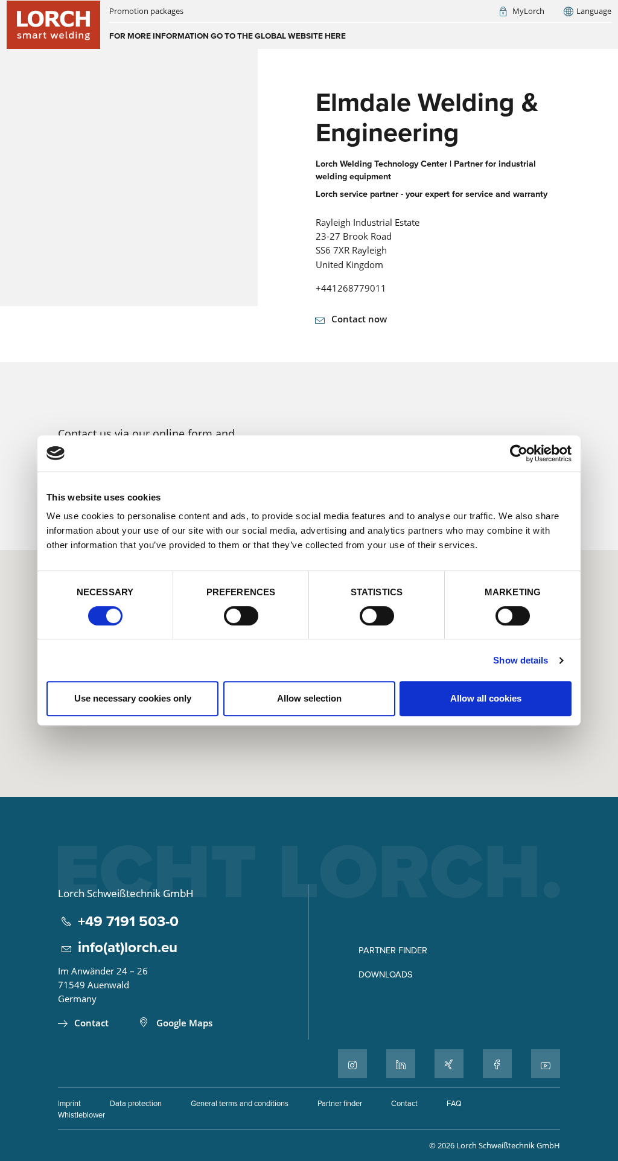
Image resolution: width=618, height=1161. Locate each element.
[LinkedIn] (400, 1063)
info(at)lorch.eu (127, 947)
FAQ (454, 1103)
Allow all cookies (485, 698)
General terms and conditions (239, 1103)
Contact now (359, 319)
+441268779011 (351, 288)
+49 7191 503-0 (128, 921)
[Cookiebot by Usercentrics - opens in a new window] (519, 453)
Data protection (136, 1103)
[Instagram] (352, 1063)
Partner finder (392, 950)
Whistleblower (81, 1114)
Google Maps (184, 1023)
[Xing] (449, 1063)
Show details (520, 660)
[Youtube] (545, 1063)
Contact (91, 1023)
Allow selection (309, 698)
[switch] (241, 615)
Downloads (385, 974)
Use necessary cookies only (132, 698)
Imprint (69, 1103)
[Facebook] (497, 1063)
